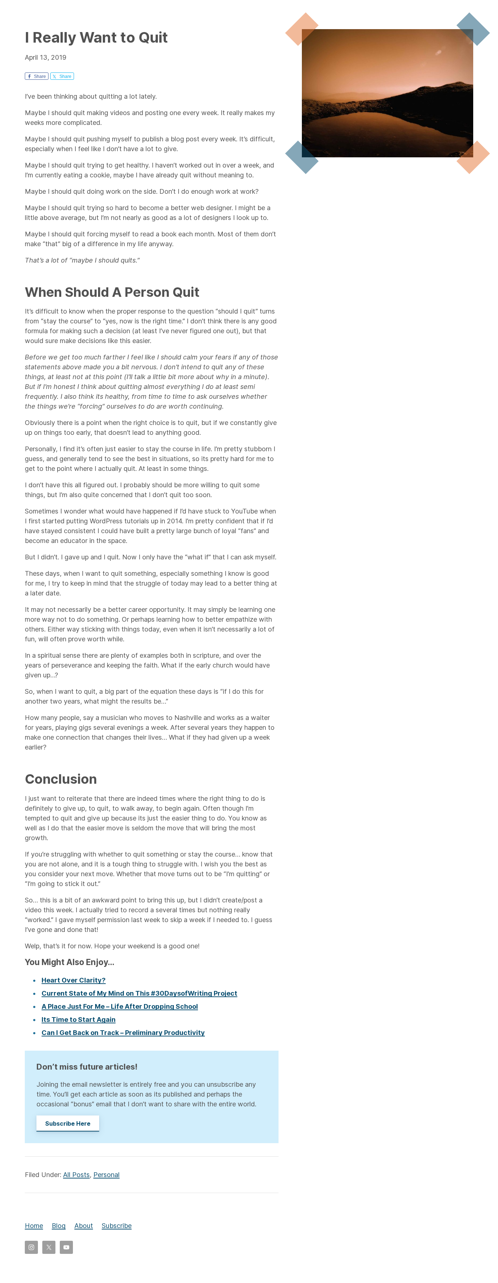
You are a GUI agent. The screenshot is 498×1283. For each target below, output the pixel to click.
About (83, 1225)
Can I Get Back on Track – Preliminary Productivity (123, 1032)
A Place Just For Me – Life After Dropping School (120, 1006)
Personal (106, 1174)
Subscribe (117, 1225)
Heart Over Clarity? (74, 980)
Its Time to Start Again (79, 1019)
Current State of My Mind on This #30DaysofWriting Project (139, 993)
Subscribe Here (67, 1123)
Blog (59, 1225)
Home (34, 1225)
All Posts (76, 1174)
